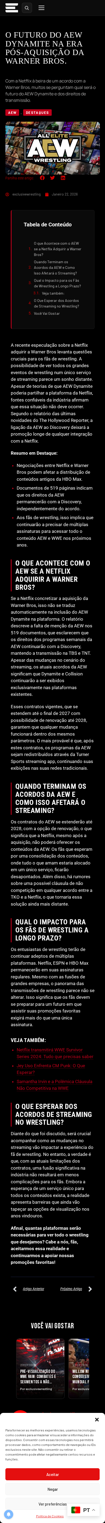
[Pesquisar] (27, 8)
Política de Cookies (50, 1516)
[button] (97, 1419)
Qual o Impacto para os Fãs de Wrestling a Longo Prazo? (57, 283)
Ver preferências (52, 1504)
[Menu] (41, 7)
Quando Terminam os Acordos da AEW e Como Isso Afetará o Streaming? (55, 267)
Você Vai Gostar (47, 313)
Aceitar (52, 1474)
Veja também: (53, 293)
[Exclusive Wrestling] (11, 7)
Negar (52, 1489)
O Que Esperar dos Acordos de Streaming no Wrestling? (56, 303)
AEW (12, 112)
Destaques (37, 112)
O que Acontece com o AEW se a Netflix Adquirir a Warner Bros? (57, 249)
